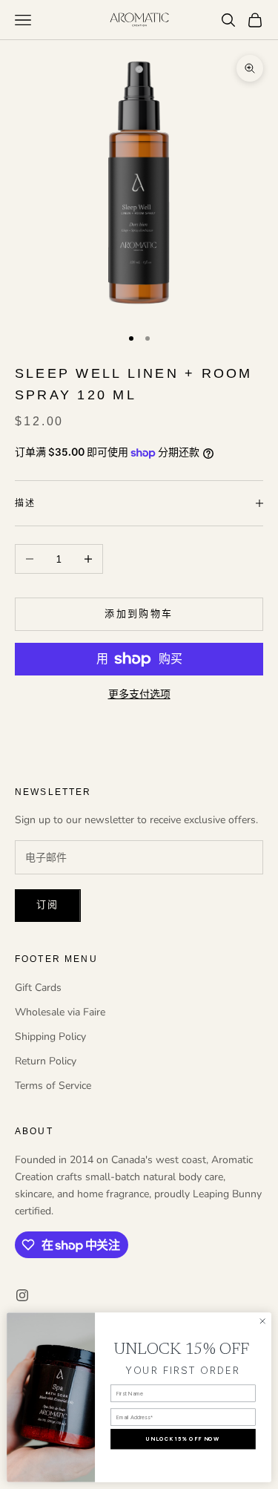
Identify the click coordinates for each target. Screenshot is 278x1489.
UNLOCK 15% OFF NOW (182, 1439)
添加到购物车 (139, 614)
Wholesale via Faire (60, 1012)
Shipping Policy (50, 1037)
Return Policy (45, 1061)
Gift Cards (38, 988)
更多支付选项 (139, 694)
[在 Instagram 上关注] (22, 1295)
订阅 (47, 905)
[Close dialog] (262, 1321)
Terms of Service (53, 1086)
